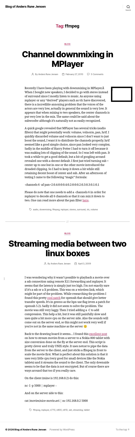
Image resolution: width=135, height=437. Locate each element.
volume (94, 209)
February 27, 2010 (74, 74)
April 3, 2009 (84, 263)
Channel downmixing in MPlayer (67, 59)
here (85, 200)
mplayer (64, 209)
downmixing (45, 209)
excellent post (98, 334)
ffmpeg (55, 209)
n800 (59, 410)
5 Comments (97, 74)
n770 (52, 410)
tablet (87, 410)
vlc (88, 209)
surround (81, 209)
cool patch (54, 298)
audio (35, 209)
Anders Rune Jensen (48, 74)
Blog (67, 44)
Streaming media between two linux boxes (67, 248)
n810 (65, 410)
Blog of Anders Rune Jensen (25, 6)
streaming (78, 410)
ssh (70, 410)
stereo (72, 209)
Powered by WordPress (62, 429)
